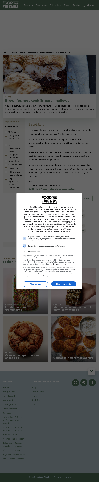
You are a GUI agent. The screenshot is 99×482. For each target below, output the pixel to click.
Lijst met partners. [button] (59, 264)
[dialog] (49, 241)
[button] (49, 251)
